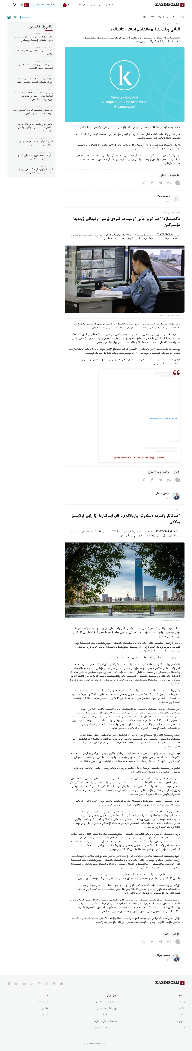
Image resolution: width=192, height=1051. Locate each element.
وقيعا (158, 17)
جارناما (46, 1015)
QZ (47, 5)
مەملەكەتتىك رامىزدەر (107, 1015)
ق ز (26, 5)
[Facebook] (152, 183)
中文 (32, 5)
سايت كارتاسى (43, 1002)
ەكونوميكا (180, 1021)
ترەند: (181, 17)
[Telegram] (160, 183)
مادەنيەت (174, 175)
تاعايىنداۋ (167, 17)
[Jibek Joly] (24, 17)
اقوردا (175, 17)
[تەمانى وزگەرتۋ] (62, 5)
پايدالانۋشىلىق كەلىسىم (106, 1002)
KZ (52, 5)
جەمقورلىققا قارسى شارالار (105, 1021)
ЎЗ (21, 5)
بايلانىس (45, 1008)
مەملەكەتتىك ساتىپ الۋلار (105, 1028)
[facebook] (46, 983)
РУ (43, 5)
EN (38, 5)
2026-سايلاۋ (148, 17)
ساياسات (180, 1008)
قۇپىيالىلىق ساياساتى (107, 1008)
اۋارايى (175, 934)
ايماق (163, 175)
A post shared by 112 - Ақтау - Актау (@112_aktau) (139, 457)
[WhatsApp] (169, 183)
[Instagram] (177, 183)
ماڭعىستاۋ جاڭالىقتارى (158, 472)
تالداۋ (69, 5)
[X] (143, 183)
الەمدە (181, 1028)
